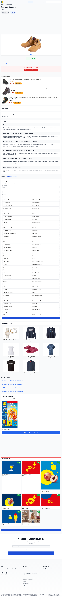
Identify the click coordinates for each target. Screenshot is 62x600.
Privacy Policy (26, 583)
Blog (43, 2)
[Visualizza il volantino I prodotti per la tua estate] (31, 414)
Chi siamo (25, 568)
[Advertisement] (31, 24)
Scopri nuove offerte (31, 529)
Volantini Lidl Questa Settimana (29, 571)
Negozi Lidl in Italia (27, 577)
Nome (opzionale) (6, 185)
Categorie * (4, 194)
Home (30, 2)
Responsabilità (26, 588)
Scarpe (15, 176)
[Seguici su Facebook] (2, 573)
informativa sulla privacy (25, 549)
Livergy (5, 63)
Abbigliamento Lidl (9, 4)
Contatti (24, 581)
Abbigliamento (9, 176)
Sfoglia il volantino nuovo (31, 69)
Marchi (36, 2)
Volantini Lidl (5, 12)
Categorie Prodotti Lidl (28, 579)
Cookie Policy (26, 585)
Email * (3, 189)
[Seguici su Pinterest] (6, 573)
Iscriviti (31, 553)
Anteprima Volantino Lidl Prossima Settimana (30, 574)
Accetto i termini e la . (21, 549)
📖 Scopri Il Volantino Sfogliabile (31, 432)
